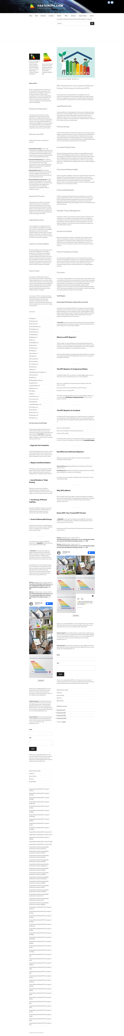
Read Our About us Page (34, 770)
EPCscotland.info (33, 401)
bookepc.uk (32, 393)
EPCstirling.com (33, 350)
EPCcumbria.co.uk (33, 407)
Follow (50, 603)
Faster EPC (40, 543)
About (36, 15)
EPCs (66, 15)
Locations (51, 15)
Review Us (31, 779)
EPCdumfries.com (33, 348)
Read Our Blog (32, 781)
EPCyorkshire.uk (33, 409)
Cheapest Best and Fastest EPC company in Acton (40, 834)
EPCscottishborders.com (35, 326)
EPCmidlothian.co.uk (34, 329)
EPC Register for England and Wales (74, 397)
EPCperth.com (32, 369)
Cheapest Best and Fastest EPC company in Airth (40, 844)
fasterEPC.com (50, 5)
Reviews (59, 15)
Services (73, 15)
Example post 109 (61, 710)
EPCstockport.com (33, 374)
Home (30, 15)
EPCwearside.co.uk (33, 415)
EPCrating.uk (32, 391)
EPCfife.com (32, 340)
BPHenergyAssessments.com (36, 380)
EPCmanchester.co (33, 361)
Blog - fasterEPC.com (74, 79)
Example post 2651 (61, 712)
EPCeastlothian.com (34, 342)
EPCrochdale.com (33, 353)
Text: (30, 737)
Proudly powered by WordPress (36, 1032)
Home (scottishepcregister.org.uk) (47, 72)
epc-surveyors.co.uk (33, 399)
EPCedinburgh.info (33, 334)
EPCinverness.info (33, 323)
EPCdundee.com (33, 366)
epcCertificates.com (34, 396)
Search (92, 15)
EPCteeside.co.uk (33, 417)
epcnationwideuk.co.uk (34, 385)
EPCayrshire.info (33, 345)
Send (32, 749)
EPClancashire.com (33, 412)
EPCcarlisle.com (33, 356)
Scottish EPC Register (89, 440)
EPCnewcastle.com (33, 358)
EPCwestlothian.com (34, 332)
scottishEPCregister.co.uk (35, 404)
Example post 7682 (61, 715)
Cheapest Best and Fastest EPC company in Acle (40, 832)
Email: (30, 729)
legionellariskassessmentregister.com (37, 372)
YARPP (64, 721)
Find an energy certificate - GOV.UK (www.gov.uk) (33, 72)
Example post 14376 (61, 718)
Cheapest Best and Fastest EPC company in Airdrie (41, 841)
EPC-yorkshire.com (33, 364)
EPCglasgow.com (33, 337)
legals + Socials (82, 15)
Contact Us (43, 15)
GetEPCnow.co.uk (33, 388)
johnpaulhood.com (33, 383)
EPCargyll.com (32, 318)
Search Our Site (32, 776)
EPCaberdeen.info (33, 321)
